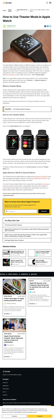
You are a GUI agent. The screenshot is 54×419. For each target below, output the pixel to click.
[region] (27, 412)
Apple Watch (9, 10)
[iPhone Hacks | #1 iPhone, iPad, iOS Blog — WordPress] (7, 3)
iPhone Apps (6, 388)
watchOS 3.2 (12, 74)
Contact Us (5, 382)
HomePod (20, 274)
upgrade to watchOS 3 (41, 176)
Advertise (5, 395)
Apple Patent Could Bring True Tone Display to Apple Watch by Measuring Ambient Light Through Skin (27, 229)
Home (4, 10)
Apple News (5, 385)
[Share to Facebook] (45, 26)
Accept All (39, 416)
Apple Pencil (9, 274)
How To (4, 391)
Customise (14, 416)
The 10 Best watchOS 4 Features (21, 109)
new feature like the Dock (39, 178)
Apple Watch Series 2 (22, 10)
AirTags (30, 274)
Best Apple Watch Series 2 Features (14, 240)
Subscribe (44, 211)
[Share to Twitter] (48, 26)
